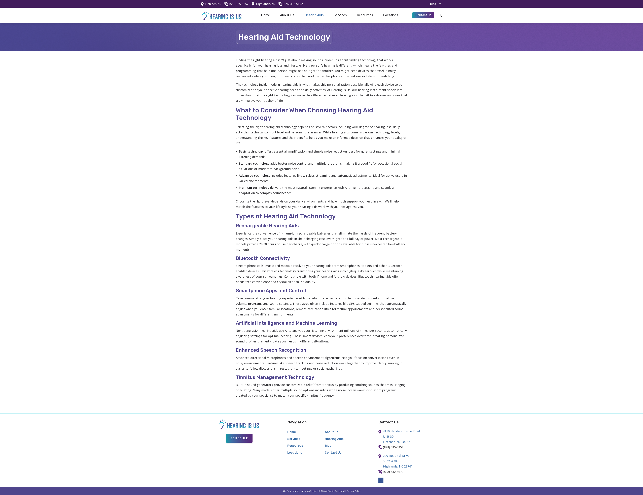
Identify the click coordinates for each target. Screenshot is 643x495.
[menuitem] (432, 4)
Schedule (239, 438)
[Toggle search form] (440, 15)
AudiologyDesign (308, 490)
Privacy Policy (354, 490)
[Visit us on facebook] (440, 4)
